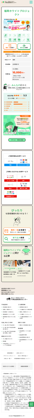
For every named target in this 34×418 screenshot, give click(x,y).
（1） (28, 102)
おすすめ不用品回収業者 (10, 269)
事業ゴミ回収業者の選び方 (25, 325)
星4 (5, 104)
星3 (5, 106)
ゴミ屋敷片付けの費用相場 (25, 309)
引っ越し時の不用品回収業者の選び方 (9, 328)
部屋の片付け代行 (6, 336)
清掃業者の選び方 (23, 307)
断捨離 (4, 341)
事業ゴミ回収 (21, 322)
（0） (28, 106)
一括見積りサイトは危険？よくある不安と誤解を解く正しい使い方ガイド (23, 272)
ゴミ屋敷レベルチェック (25, 314)
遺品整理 (20, 328)
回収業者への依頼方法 (8, 312)
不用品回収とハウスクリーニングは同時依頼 (9, 344)
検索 (24, 47)
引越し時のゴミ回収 (6, 322)
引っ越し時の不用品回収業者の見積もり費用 (9, 332)
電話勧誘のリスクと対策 (8, 314)
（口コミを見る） (21, 98)
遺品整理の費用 (23, 335)
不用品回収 (4, 304)
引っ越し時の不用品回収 (8, 325)
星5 (5, 102)
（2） (28, 104)
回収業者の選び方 (7, 307)
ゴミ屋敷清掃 (21, 304)
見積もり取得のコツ (7, 309)
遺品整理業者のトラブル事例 (25, 340)
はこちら (6, 290)
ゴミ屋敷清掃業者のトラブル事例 (25, 317)
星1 (5, 110)
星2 (5, 108)
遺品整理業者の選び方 (24, 337)
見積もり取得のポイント (25, 312)
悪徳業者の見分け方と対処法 (9, 317)
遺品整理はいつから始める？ (25, 331)
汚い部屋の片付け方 (7, 338)
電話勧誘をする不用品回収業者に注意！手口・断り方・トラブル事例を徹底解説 (9, 273)
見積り (10, 47)
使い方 (19, 268)
